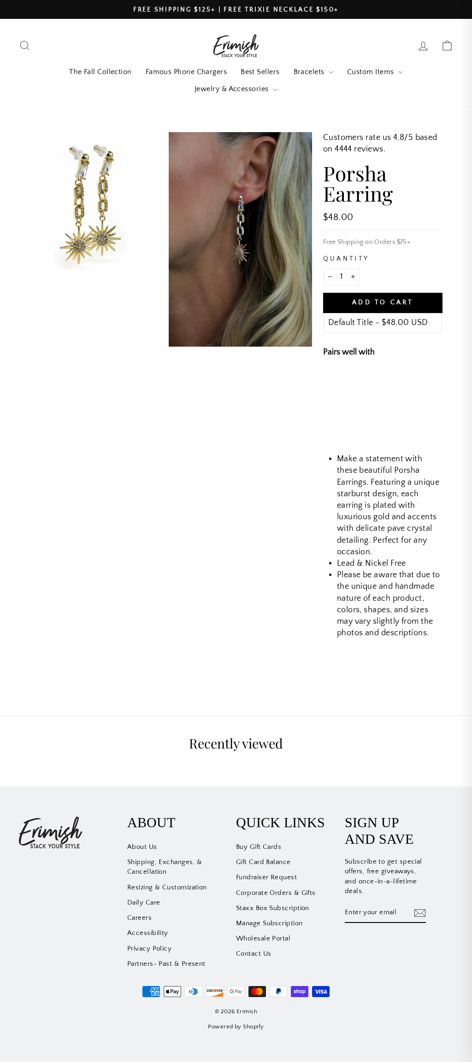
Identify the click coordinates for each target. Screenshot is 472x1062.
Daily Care (143, 902)
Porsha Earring (397, 383)
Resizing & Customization (167, 887)
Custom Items (371, 72)
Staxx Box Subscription (272, 908)
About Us (142, 847)
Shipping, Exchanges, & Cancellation (164, 867)
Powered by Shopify (236, 1026)
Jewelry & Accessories (233, 89)
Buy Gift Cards (258, 847)
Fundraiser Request (266, 877)
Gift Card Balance (263, 862)
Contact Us (253, 954)
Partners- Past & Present (166, 964)
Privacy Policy (149, 948)
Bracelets (310, 72)
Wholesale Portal (263, 938)
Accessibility (147, 933)
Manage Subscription (269, 923)
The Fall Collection (100, 72)
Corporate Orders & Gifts (276, 893)
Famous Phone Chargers (186, 72)
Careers (139, 918)
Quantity (346, 258)
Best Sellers (260, 72)
